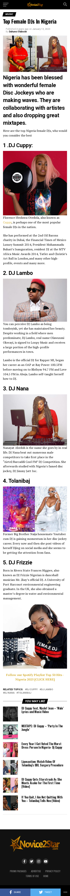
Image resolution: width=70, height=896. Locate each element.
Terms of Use (32, 876)
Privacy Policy (52, 871)
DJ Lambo (47, 689)
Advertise (36, 871)
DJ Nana (9, 693)
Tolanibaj (24, 693)
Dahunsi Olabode (18, 31)
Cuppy (7, 222)
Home (45, 876)
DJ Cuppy (32, 689)
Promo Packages (18, 871)
